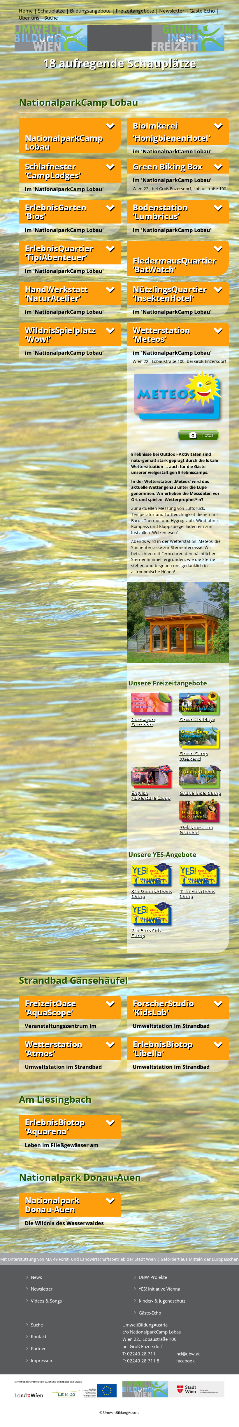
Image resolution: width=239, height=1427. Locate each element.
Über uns (29, 18)
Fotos (207, 435)
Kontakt (38, 1336)
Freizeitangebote (135, 11)
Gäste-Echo (202, 11)
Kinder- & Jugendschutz (162, 1301)
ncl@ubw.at (188, 1354)
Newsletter (171, 11)
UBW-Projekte (153, 1277)
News (36, 1277)
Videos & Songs (46, 1301)
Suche (51, 18)
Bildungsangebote (90, 11)
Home (26, 11)
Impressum (42, 1360)
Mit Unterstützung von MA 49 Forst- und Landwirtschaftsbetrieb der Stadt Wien (78, 1259)
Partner (38, 1348)
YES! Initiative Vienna (159, 1289)
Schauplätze (51, 11)
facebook (185, 1361)
